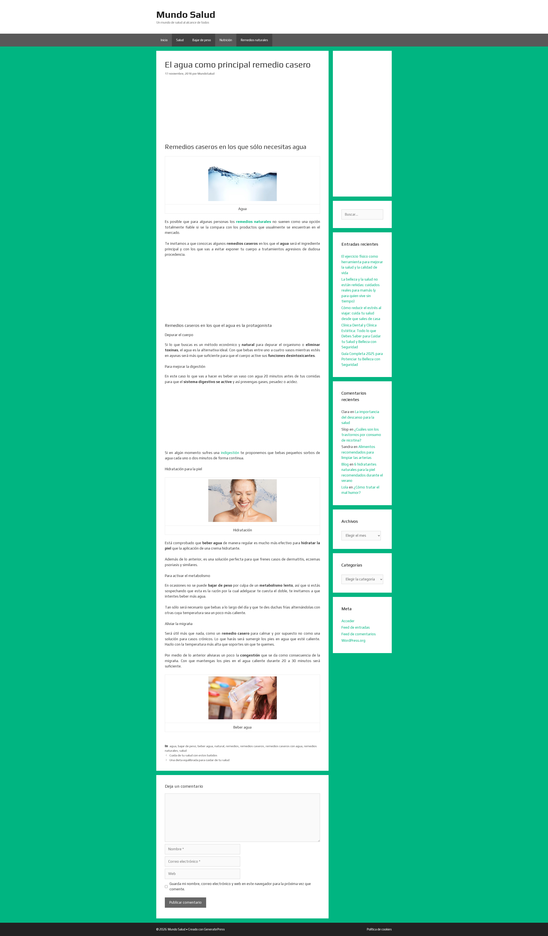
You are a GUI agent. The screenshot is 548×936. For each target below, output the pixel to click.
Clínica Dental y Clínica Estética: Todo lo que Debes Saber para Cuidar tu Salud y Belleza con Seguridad (361, 336)
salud (183, 750)
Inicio (164, 40)
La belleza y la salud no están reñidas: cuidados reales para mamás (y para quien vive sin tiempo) (360, 290)
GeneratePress (214, 929)
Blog (345, 464)
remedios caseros (252, 746)
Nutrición (225, 40)
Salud (180, 40)
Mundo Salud (185, 14)
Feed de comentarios (358, 634)
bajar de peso (187, 746)
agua (173, 746)
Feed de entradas (355, 627)
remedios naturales (253, 221)
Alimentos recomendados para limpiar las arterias (358, 452)
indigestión (230, 453)
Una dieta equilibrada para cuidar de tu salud (199, 760)
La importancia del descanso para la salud (360, 417)
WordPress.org (353, 640)
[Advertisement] (242, 113)
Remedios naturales (254, 40)
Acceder (347, 621)
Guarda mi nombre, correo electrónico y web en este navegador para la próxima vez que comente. (240, 886)
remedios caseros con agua (284, 746)
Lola (344, 487)
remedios (232, 746)
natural (219, 746)
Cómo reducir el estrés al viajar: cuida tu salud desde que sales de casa (361, 313)
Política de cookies (379, 929)
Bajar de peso (201, 40)
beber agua (205, 746)
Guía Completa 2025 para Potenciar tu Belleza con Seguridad (362, 359)
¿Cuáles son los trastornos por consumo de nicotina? (361, 434)
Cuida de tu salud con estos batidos (193, 755)
